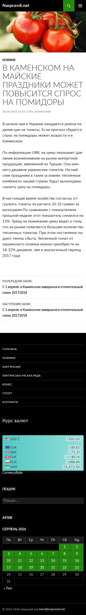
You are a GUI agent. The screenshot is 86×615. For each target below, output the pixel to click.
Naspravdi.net (15, 6)
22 (64, 567)
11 (20, 561)
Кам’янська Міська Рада (21, 375)
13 (42, 561)
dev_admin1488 (39, 111)
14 (53, 561)
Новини (8, 60)
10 (9, 561)
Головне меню (80, 5)
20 (42, 567)
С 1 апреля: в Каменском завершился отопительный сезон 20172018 (42, 287)
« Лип (8, 588)
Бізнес (7, 384)
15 (64, 561)
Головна (9, 349)
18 (20, 567)
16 (77, 561)
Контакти (10, 402)
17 (9, 567)
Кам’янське (11, 366)
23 (77, 567)
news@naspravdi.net (52, 609)
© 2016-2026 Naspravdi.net (20, 609)
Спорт (7, 393)
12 (31, 561)
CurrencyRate (12, 473)
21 (53, 567)
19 (31, 567)
